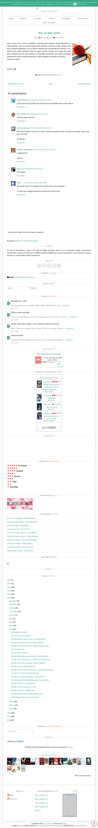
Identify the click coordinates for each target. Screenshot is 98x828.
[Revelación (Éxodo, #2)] (51, 764)
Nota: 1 (38, 795)
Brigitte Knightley (49, 420)
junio (10, 622)
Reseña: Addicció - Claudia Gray (23, 690)
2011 (8, 716)
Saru (19, 168)
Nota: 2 (38, 799)
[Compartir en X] (12, 69)
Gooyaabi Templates (80, 825)
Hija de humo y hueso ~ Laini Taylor (20, 550)
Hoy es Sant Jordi (17, 649)
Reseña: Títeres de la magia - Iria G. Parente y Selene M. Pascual (35, 324)
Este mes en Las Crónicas (20, 635)
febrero (12, 705)
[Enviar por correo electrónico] (8, 69)
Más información (82, 4)
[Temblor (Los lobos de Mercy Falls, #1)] (37, 764)
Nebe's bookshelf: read (49, 378)
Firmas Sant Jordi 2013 (19, 652)
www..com (69, 795)
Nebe (44, 37)
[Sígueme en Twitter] (44, 265)
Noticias (51, 18)
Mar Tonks (21, 114)
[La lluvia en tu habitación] (79, 764)
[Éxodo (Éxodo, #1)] (9, 764)
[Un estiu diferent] (46, 763)
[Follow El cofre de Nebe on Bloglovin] (15, 742)
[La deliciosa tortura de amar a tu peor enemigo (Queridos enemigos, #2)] (39, 419)
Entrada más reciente (16, 84)
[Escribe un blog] (10, 69)
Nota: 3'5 (44, 803)
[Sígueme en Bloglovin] (59, 265)
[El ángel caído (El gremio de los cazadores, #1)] (42, 764)
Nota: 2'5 (44, 799)
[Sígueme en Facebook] (39, 265)
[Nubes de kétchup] (9, 771)
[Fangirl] (23, 771)
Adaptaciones (83, 18)
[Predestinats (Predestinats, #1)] (14, 764)
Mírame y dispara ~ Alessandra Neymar (22, 540)
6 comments (59, 37)
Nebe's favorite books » (83, 776)
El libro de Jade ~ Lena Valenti (18, 525)
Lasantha (40, 825)
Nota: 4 (38, 806)
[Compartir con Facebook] (15, 69)
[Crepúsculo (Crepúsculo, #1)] (23, 764)
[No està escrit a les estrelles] (65, 763)
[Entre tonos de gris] (18, 764)
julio (10, 618)
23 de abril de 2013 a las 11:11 (37, 114)
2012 (8, 713)
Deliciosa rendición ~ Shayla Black (19, 543)
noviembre (13, 604)
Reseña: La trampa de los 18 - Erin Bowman (27, 642)
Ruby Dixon (52, 400)
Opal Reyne (52, 409)
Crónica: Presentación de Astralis (23, 687)
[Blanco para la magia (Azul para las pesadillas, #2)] (32, 764)
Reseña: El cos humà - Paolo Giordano (25, 673)
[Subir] (94, 823)
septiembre (13, 611)
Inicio (11, 18)
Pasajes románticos (25, 149)
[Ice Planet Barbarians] (39, 401)
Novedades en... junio (19, 301)
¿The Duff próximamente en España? (25, 697)
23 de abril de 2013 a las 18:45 (44, 149)
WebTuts (21, 825)
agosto (11, 615)
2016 (8, 587)
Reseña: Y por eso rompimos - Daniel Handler (28, 663)
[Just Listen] (14, 771)
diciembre (12, 601)
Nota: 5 (38, 810)
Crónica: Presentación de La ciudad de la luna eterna (30, 659)
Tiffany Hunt (49, 391)
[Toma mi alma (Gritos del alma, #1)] (28, 764)
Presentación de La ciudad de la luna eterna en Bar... (30, 680)
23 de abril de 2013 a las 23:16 (32, 168)
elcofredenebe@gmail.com (24, 277)
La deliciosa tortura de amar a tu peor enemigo (51, 416)
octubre (12, 608)
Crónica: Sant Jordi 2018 (20, 312)
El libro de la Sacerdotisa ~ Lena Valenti (22, 532)
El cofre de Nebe (48, 823)
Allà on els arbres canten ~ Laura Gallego (22, 536)
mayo (11, 625)
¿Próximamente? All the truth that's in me (27, 693)
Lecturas (37, 18)
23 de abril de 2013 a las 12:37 (41, 128)
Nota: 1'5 (44, 795)
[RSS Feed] (54, 265)
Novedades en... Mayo (19, 632)
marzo (11, 701)
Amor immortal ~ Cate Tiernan (18, 529)
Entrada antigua (84, 84)
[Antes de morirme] (18, 772)
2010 (8, 720)
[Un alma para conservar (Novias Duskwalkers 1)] (39, 410)
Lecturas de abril (17, 335)
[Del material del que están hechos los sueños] (56, 764)
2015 (8, 590)
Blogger (70, 747)
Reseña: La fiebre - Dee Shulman (23, 683)
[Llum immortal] (74, 763)
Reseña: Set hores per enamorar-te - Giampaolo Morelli (32, 670)
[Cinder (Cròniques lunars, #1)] (60, 764)
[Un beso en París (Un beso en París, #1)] (70, 764)
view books (60, 366)
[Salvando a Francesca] (88, 764)
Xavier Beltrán (23, 100)
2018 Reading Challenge (49, 353)
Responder (21, 107)
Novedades (66, 18)
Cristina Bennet (23, 128)
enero (11, 708)
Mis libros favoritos (49, 755)
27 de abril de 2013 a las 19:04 (35, 182)
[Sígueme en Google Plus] (49, 265)
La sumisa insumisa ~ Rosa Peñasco (20, 547)
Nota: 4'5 (44, 806)
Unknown (13, 799)
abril (10, 629)
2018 (8, 580)
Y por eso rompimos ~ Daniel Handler (21, 518)
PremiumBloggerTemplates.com (53, 825)
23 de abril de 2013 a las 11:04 (40, 100)
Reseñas (23, 18)
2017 (8, 583)
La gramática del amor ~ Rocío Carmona (22, 522)
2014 (8, 594)
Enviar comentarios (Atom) (27, 241)
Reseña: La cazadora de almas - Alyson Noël (27, 676)
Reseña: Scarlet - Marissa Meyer (23, 666)
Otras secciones (49, 23)
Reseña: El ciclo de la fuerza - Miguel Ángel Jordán (30, 646)
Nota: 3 (38, 803)
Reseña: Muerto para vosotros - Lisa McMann (28, 639)
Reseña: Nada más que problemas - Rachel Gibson (29, 656)
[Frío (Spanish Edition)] (84, 764)
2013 (8, 598)
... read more (65, 305)
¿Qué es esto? (69, 815)
